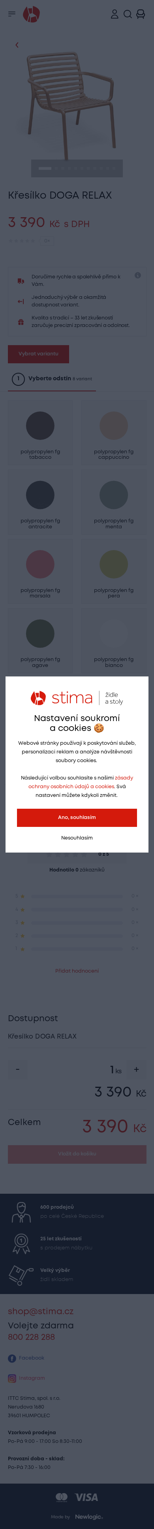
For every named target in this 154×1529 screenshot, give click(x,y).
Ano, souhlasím (77, 817)
